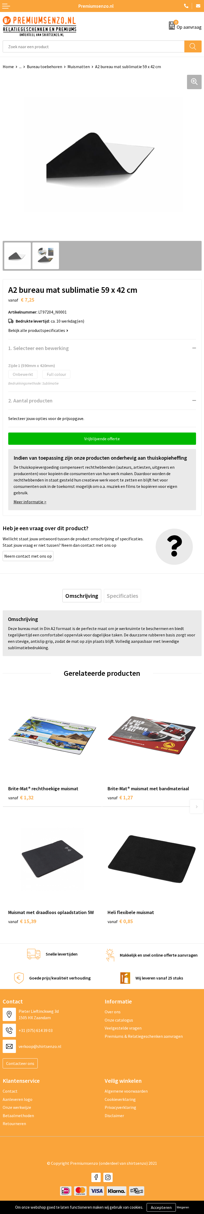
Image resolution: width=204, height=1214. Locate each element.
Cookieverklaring (120, 1099)
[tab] (81, 595)
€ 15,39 (22, 921)
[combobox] (94, 46)
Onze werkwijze (17, 1107)
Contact (10, 1091)
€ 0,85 (120, 921)
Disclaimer (114, 1115)
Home (8, 66)
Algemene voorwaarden (126, 1091)
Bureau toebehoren (44, 66)
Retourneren (14, 1123)
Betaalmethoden (18, 1115)
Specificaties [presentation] (122, 595)
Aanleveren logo (17, 1099)
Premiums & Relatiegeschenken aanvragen (144, 1036)
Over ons (113, 1011)
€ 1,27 (120, 797)
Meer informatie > (30, 501)
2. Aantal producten (30, 400)
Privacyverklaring (120, 1107)
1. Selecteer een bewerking (38, 348)
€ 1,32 (20, 797)
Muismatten (78, 66)
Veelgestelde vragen (123, 1028)
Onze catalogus (119, 1020)
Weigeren (183, 1207)
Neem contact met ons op (28, 556)
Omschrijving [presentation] (81, 595)
